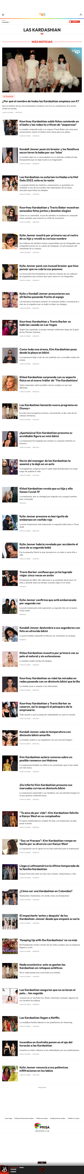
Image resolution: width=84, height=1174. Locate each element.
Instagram (37, 1103)
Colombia (5, 22)
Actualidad (8, 96)
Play (42, 1170)
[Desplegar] (42, 1162)
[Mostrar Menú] (3, 14)
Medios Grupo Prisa (42, 1131)
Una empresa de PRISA (42, 1126)
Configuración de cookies (57, 1118)
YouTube (42, 1103)
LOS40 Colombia (42, 14)
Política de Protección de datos (24, 1118)
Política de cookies (42, 1118)
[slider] (42, 1165)
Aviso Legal (8, 1118)
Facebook (50, 1103)
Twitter (46, 1103)
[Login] (81, 15)
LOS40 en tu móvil (73, 1118)
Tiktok (33, 1103)
